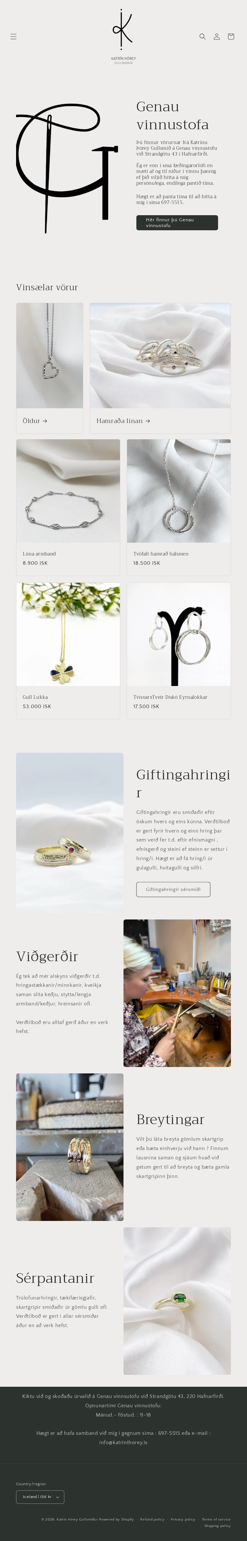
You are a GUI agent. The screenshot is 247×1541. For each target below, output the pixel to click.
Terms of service (216, 1519)
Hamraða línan (119, 421)
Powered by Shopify (116, 1519)
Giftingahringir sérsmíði (173, 889)
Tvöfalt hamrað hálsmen (161, 554)
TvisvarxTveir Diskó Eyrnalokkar (170, 697)
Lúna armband (39, 554)
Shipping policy (218, 1526)
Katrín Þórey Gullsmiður (77, 1519)
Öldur (31, 421)
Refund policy (152, 1519)
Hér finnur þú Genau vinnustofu (170, 222)
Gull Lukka (35, 697)
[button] (13, 37)
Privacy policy (183, 1519)
